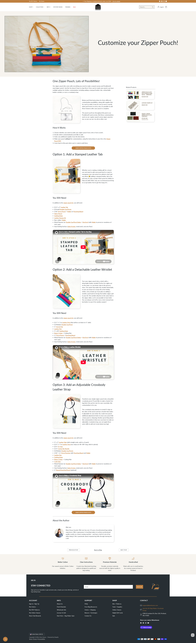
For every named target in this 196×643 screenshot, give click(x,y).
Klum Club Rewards (35, 616)
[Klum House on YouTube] (166, 2)
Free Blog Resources (91, 607)
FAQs (86, 604)
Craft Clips (57, 462)
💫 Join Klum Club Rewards (97, 1)
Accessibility (41, 639)
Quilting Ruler (58, 216)
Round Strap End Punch (63, 470)
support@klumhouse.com (150, 605)
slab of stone (71, 226)
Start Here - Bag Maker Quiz (65, 616)
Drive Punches (65, 453)
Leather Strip (66, 322)
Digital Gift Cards (117, 613)
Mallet (69, 211)
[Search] (152, 7)
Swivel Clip (59, 327)
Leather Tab (64, 207)
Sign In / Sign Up (34, 604)
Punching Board (78, 211)
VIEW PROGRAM (109, 1)
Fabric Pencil (58, 214)
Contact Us (88, 616)
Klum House (42, 637)
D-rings (60, 447)
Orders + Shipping (90, 610)
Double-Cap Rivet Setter (73, 222)
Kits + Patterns (116, 604)
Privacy (35, 639)
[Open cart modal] (166, 7)
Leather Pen (58, 329)
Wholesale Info (61, 610)
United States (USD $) (37, 634)
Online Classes (116, 610)
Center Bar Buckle (63, 449)
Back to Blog (98, 550)
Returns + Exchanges (91, 613)
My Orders (32, 607)
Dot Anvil (85, 222)
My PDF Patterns (34, 610)
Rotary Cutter (58, 333)
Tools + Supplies (117, 607)
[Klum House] (98, 7)
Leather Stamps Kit (60, 218)
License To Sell (61, 613)
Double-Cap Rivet (67, 325)
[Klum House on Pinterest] (162, 2)
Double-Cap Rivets (65, 209)
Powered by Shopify (53, 637)
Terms (30, 639)
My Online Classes (34, 613)
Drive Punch (62, 211)
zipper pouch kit (68, 203)
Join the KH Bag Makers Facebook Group (153, 609)
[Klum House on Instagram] (164, 2)
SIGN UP (139, 586)
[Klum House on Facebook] (159, 2)
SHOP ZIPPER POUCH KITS (83, 148)
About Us (60, 604)
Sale (113, 616)
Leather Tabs (63, 442)
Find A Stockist (61, 607)
